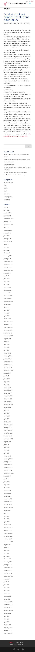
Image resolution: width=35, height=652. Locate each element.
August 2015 (7, 442)
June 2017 (7, 379)
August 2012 (7, 544)
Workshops (7, 199)
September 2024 (9, 219)
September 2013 (9, 507)
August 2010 (7, 613)
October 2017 (8, 367)
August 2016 (7, 407)
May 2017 (7, 382)
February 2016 (8, 424)
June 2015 (7, 447)
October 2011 (8, 573)
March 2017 (7, 387)
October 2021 (8, 241)
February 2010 (8, 628)
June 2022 (7, 236)
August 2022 (7, 233)
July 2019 (6, 307)
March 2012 (7, 559)
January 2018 (7, 359)
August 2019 (7, 304)
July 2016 (6, 410)
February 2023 (8, 230)
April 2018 (7, 350)
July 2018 (6, 341)
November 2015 (8, 433)
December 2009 (8, 633)
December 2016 (8, 396)
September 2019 (9, 301)
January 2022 (7, 238)
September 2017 (9, 370)
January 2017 (7, 393)
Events (6, 188)
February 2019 (8, 321)
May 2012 (7, 553)
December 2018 (8, 327)
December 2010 (8, 602)
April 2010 (7, 622)
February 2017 (8, 390)
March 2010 (7, 625)
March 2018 (7, 353)
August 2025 (7, 216)
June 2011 (7, 585)
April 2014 (7, 487)
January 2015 (7, 462)
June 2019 (7, 310)
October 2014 (8, 470)
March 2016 (7, 422)
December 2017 (8, 361)
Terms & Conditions (16, 644)
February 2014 (8, 493)
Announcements (8, 182)
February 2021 (8, 256)
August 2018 (7, 339)
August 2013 (7, 510)
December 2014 (8, 464)
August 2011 (7, 579)
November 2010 (8, 605)
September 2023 (9, 224)
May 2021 (7, 247)
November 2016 (8, 399)
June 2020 (7, 279)
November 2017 (8, 364)
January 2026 (7, 213)
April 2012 (7, 556)
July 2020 (6, 276)
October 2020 (8, 267)
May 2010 (7, 619)
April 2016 (7, 419)
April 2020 (7, 284)
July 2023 (6, 227)
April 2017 (7, 384)
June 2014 (7, 482)
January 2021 (7, 259)
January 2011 (7, 599)
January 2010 (7, 630)
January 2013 (7, 530)
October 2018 (8, 333)
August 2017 (7, 373)
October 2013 (8, 504)
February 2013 (8, 527)
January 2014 (7, 496)
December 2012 (8, 533)
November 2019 (8, 296)
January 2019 (7, 324)
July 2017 (6, 376)
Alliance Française (10, 23)
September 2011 (9, 576)
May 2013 (7, 519)
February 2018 (8, 356)
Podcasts (6, 194)
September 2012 (9, 542)
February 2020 (8, 290)
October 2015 (8, 436)
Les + (5, 191)
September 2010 (9, 610)
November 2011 (8, 570)
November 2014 (8, 467)
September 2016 (9, 404)
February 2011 (8, 596)
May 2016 (7, 416)
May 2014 (7, 484)
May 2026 (7, 207)
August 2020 (7, 273)
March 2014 (7, 490)
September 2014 (9, 473)
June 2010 (7, 616)
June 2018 (7, 344)
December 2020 (8, 261)
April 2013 (7, 522)
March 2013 (7, 525)
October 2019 (8, 299)
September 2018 (9, 336)
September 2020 (9, 270)
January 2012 (7, 565)
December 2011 (8, 567)
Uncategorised (8, 197)
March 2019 (7, 319)
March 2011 (7, 593)
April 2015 (7, 453)
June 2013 (7, 516)
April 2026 (7, 210)
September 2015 (9, 439)
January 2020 (7, 293)
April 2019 (7, 316)
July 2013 (6, 513)
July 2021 (6, 244)
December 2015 (8, 430)
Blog (28, 23)
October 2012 (8, 539)
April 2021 (7, 250)
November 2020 (8, 264)
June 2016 (7, 413)
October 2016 (8, 402)
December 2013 (8, 499)
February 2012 (8, 562)
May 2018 (7, 347)
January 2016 (7, 427)
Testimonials (19, 642)
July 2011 (6, 582)
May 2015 (7, 450)
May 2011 (7, 587)
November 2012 (8, 536)
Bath (32, 1)
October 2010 (8, 607)
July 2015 (6, 444)
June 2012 (7, 550)
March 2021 (7, 253)
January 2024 (7, 221)
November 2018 (8, 330)
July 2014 (6, 479)
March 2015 (7, 456)
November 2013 (8, 502)
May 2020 (7, 281)
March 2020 (7, 287)
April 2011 (7, 590)
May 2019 (7, 313)
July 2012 (6, 547)
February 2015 (8, 459)
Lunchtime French (9, 165)
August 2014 (7, 476)
